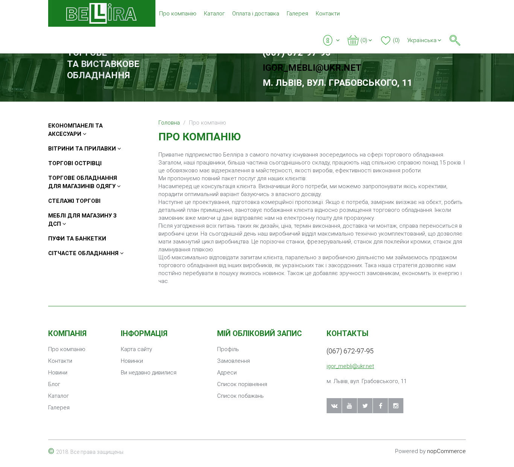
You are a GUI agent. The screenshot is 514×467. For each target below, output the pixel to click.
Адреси (227, 372)
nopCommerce (446, 451)
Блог (54, 384)
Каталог (214, 13)
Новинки (132, 360)
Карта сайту (136, 349)
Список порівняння (242, 384)
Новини (57, 372)
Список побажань (240, 395)
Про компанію (177, 13)
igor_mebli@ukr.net (312, 67)
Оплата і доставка (255, 13)
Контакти (328, 13)
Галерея (297, 13)
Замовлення (233, 360)
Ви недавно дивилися (148, 372)
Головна (169, 122)
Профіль (228, 349)
